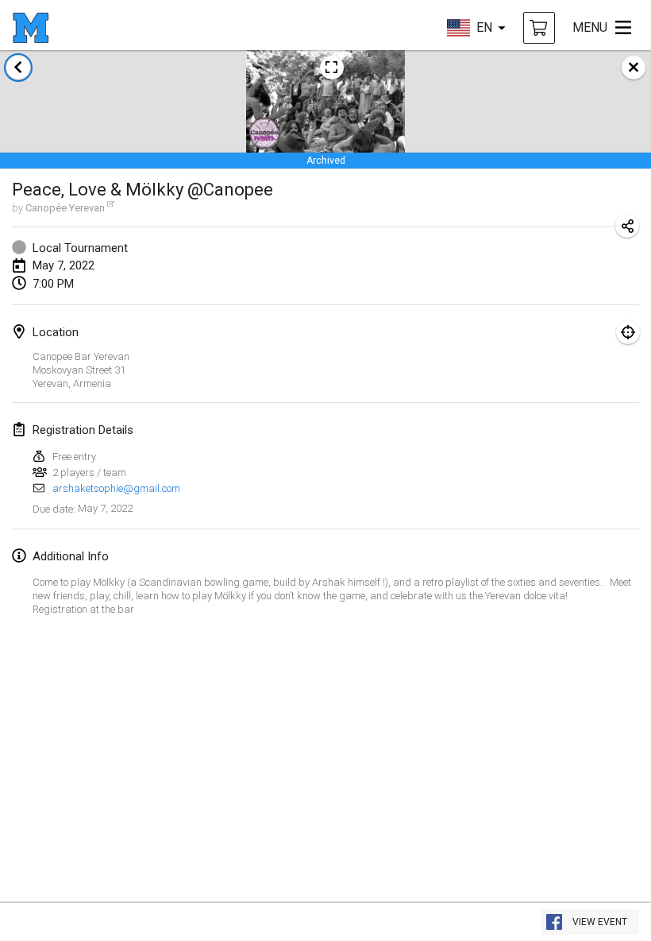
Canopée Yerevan (65, 208)
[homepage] (30, 28)
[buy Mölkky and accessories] (539, 28)
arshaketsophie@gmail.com (116, 488)
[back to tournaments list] (18, 67)
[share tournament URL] (627, 226)
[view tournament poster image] (332, 67)
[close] (633, 67)
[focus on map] (628, 332)
